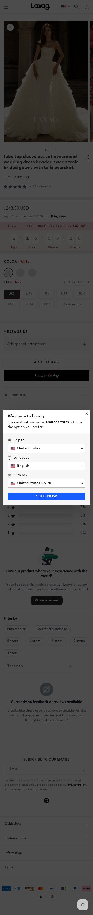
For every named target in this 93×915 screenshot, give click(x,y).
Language (21, 457)
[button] (46, 448)
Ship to (18, 440)
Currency (20, 475)
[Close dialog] (86, 413)
